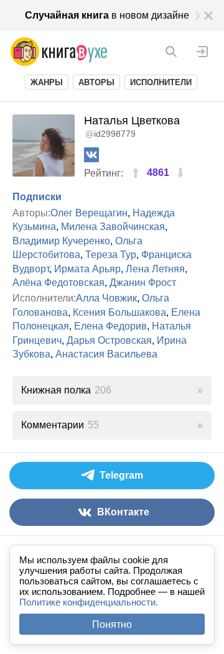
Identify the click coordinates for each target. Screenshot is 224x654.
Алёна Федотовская (58, 282)
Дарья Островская (109, 340)
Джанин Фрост (143, 282)
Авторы (96, 82)
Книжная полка (66, 390)
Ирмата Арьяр (87, 269)
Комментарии (60, 425)
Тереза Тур (110, 254)
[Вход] (202, 51)
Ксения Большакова (119, 312)
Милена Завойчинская (113, 226)
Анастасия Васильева (106, 354)
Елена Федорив (110, 326)
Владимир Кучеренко (61, 241)
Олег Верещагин (89, 213)
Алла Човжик (106, 298)
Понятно (112, 624)
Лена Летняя (155, 269)
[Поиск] (171, 51)
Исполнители (161, 82)
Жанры (46, 82)
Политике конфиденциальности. (88, 602)
